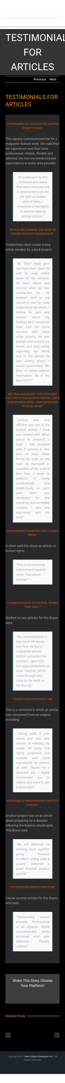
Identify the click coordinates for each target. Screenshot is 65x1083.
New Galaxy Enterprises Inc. (39, 1056)
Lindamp (38, 579)
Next (52, 79)
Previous (40, 79)
